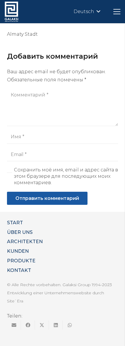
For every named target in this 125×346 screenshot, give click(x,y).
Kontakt (19, 270)
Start (15, 222)
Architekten (25, 241)
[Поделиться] (28, 325)
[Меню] (117, 11)
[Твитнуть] (42, 325)
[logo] (11, 11)
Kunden (18, 251)
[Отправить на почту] (14, 325)
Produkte (21, 260)
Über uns (20, 232)
